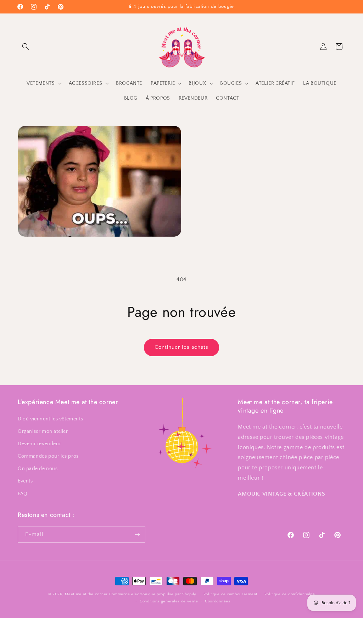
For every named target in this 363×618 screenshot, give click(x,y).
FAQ (23, 494)
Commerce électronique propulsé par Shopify (152, 594)
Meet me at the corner (86, 594)
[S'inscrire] (137, 534)
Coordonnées (217, 601)
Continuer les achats (181, 347)
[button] (25, 46)
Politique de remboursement (230, 594)
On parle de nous (38, 468)
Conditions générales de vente (169, 601)
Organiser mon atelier (43, 431)
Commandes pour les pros (48, 456)
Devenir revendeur (39, 444)
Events (25, 481)
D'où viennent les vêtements (50, 419)
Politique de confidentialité (289, 594)
